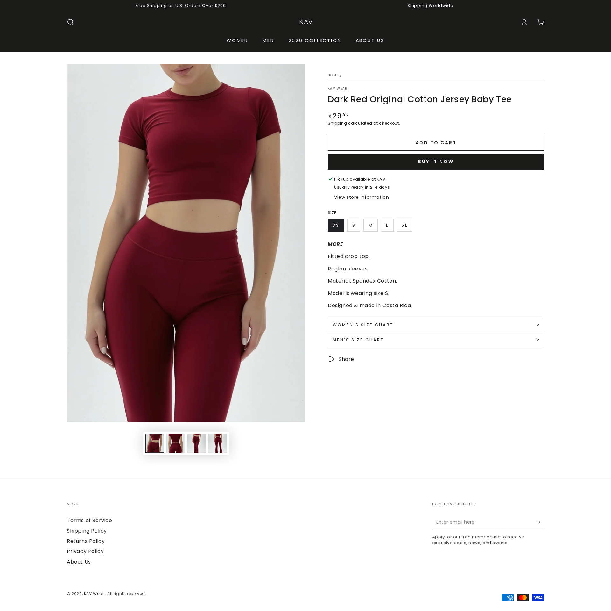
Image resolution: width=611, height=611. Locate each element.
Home (333, 75)
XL (404, 225)
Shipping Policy (87, 531)
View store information (361, 197)
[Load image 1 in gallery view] (154, 443)
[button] (70, 22)
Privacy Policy (85, 551)
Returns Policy (86, 541)
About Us (79, 561)
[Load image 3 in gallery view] (196, 443)
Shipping (337, 123)
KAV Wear (338, 88)
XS (336, 225)
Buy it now (436, 161)
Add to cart (436, 143)
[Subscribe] (540, 522)
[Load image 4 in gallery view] (217, 443)
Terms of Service (89, 520)
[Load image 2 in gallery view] (175, 443)
